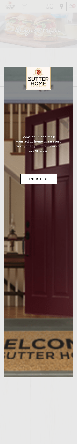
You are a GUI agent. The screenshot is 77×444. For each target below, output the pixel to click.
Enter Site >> (38, 179)
